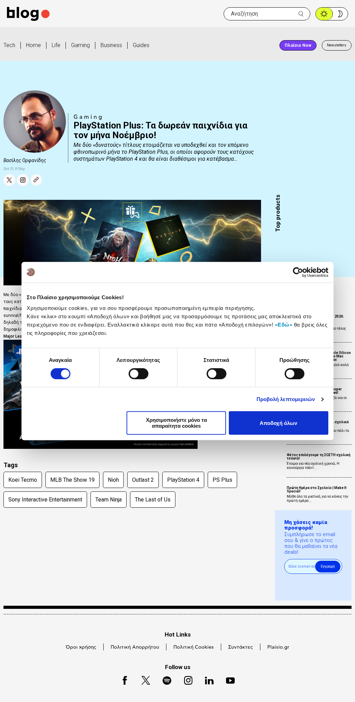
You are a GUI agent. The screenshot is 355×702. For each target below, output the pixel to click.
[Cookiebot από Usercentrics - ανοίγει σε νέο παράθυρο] (298, 272)
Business (111, 45)
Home (33, 45)
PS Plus (222, 480)
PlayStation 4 (183, 480)
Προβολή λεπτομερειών (286, 399)
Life (56, 45)
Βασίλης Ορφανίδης (24, 160)
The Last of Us (153, 499)
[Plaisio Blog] (28, 14)
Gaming (80, 45)
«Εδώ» (284, 325)
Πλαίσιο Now (298, 45)
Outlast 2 (143, 480)
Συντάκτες (240, 647)
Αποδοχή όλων (278, 423)
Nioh (113, 480)
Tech (9, 45)
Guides (141, 45)
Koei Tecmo (22, 480)
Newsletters (336, 45)
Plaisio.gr (278, 647)
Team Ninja (108, 499)
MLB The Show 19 (72, 480)
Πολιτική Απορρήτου (135, 647)
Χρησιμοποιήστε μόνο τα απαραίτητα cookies (176, 423)
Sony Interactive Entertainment (45, 499)
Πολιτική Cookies (193, 647)
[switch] (138, 373)
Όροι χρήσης (81, 647)
